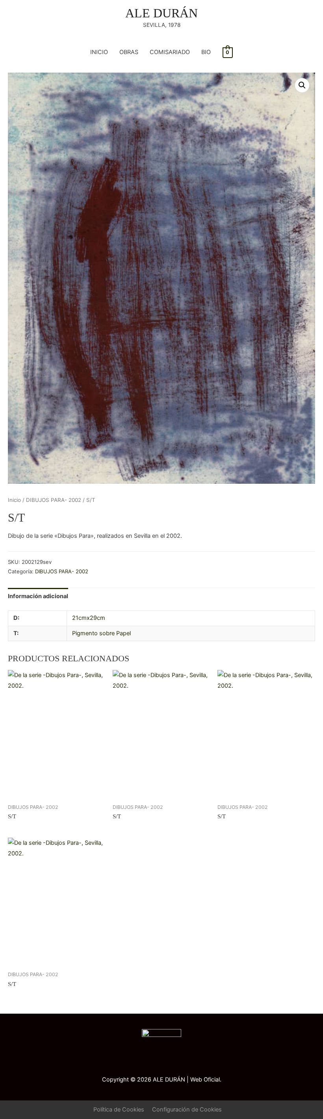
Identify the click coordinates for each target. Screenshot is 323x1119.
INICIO (99, 52)
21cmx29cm (88, 617)
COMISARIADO (170, 52)
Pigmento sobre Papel (101, 633)
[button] (302, 85)
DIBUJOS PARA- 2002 (53, 500)
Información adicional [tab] (38, 596)
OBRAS (128, 52)
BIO (206, 52)
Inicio (14, 500)
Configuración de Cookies (187, 1109)
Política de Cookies (118, 1109)
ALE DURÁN (161, 13)
